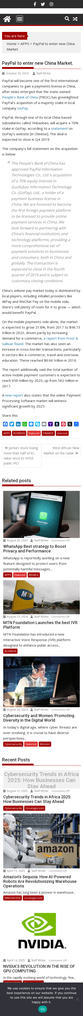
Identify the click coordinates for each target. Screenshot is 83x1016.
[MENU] (19, 19)
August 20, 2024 (17, 710)
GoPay (22, 108)
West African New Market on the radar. (61, 450)
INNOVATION (13, 898)
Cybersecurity (13, 744)
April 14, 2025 (16, 960)
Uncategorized (35, 808)
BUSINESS (19, 433)
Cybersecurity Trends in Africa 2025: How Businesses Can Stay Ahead (41, 780)
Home (12, 43)
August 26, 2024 (17, 540)
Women (45, 744)
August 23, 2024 (17, 617)
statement (59, 128)
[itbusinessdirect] (6, 18)
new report (14, 395)
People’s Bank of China (20, 97)
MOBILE (34, 575)
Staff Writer (43, 73)
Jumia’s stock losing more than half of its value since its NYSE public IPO (21, 455)
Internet (62, 433)
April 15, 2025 (16, 871)
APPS (25, 43)
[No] (77, 999)
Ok (43, 1009)
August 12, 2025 (17, 791)
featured (34, 433)
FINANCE (48, 433)
